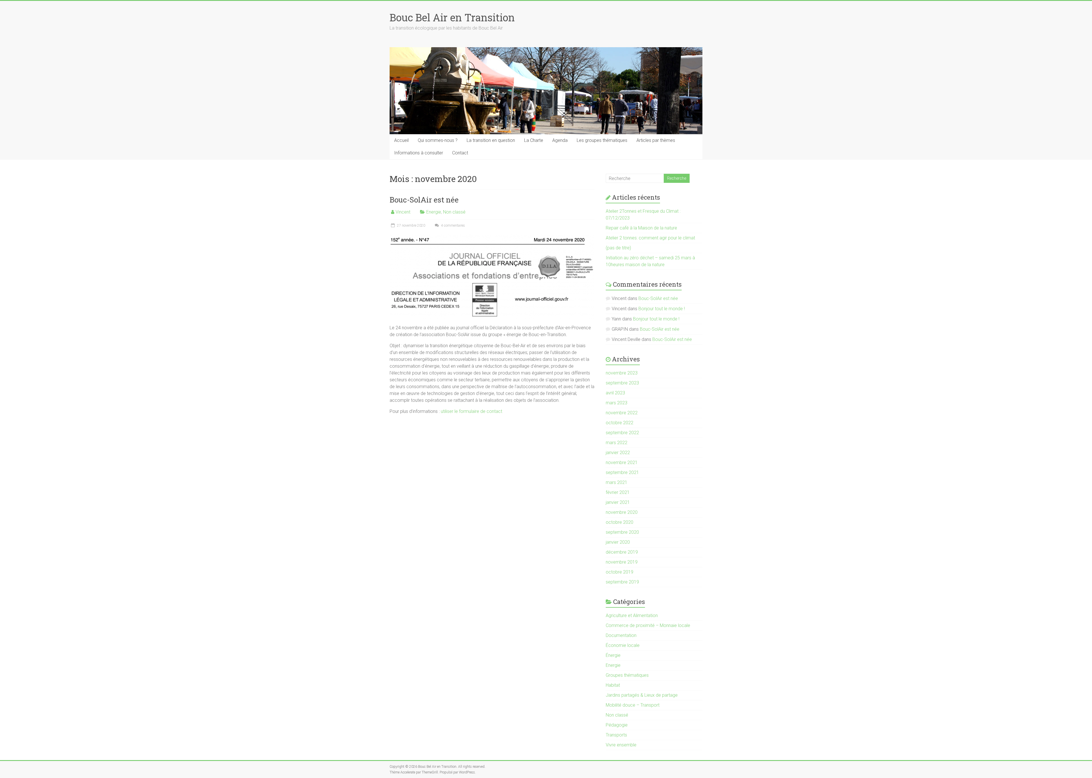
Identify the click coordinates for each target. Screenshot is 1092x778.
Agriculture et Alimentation (632, 615)
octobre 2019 (619, 572)
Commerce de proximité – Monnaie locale (648, 625)
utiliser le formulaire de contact (471, 411)
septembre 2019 (622, 582)
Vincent (403, 212)
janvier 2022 (618, 452)
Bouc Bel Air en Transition (452, 17)
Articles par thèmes (655, 140)
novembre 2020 (622, 512)
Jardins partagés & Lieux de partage (642, 695)
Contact (460, 153)
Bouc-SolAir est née (424, 199)
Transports (616, 735)
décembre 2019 (622, 552)
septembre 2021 (622, 472)
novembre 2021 (622, 462)
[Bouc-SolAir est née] (492, 236)
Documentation (621, 635)
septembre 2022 (622, 432)
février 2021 (618, 492)
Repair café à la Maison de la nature (641, 228)
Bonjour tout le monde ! (661, 308)
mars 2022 (616, 442)
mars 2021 (616, 482)
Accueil (401, 140)
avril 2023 (615, 393)
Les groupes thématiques (602, 140)
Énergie (613, 655)
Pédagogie (617, 725)
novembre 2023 (622, 373)
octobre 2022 (619, 422)
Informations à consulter (418, 153)
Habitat (613, 685)
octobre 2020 (619, 522)
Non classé (454, 212)
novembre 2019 (622, 562)
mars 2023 (616, 402)
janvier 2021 (618, 502)
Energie (433, 212)
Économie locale (623, 645)
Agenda (560, 140)
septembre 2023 (622, 383)
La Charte (533, 140)
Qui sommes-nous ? (438, 140)
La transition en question (491, 140)
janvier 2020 (618, 542)
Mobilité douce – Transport (632, 705)
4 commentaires (452, 225)
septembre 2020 (622, 532)
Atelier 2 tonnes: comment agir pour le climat (650, 238)
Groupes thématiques (627, 675)
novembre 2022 (622, 412)
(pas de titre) (618, 248)
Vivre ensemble (621, 745)
